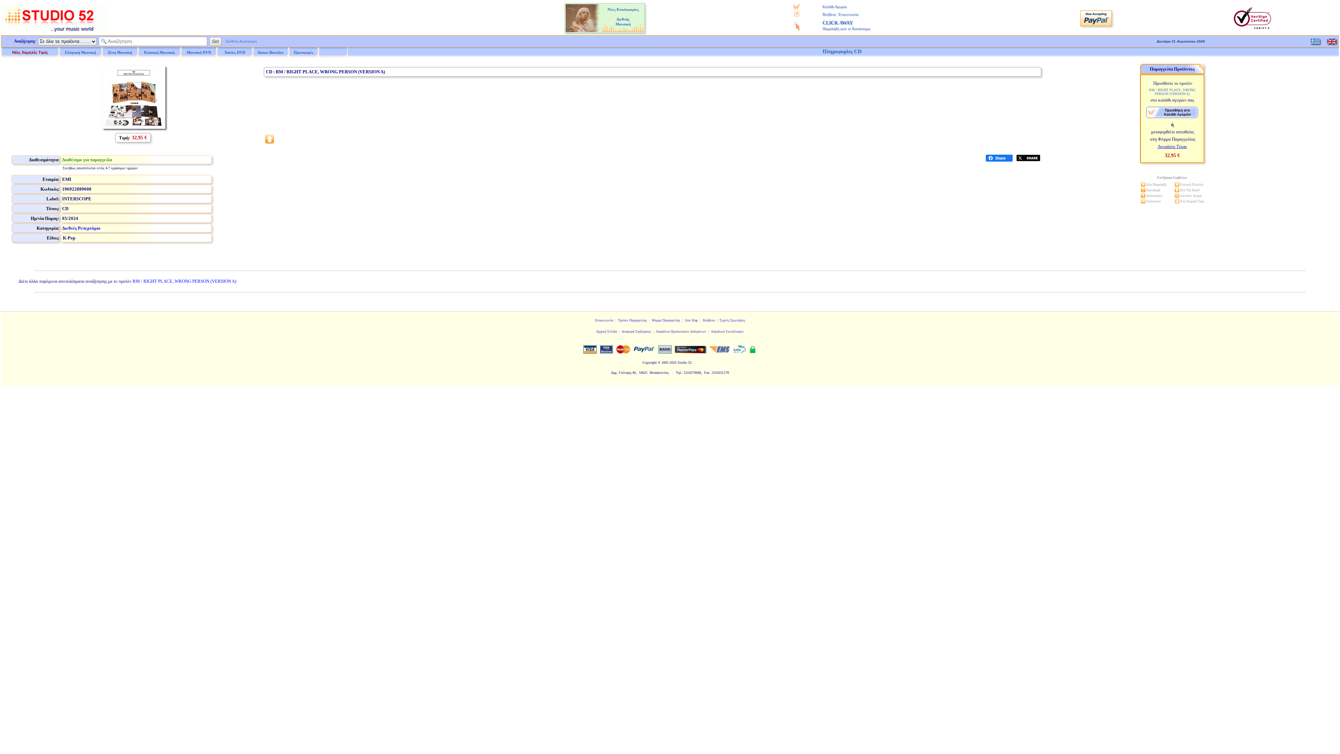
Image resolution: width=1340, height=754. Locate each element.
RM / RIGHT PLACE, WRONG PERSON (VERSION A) (184, 281)
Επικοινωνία (848, 14)
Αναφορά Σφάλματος (636, 331)
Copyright (649, 362)
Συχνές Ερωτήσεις (732, 320)
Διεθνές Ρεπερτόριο (81, 228)
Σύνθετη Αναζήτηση (241, 41)
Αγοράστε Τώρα (1172, 146)
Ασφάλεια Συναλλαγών (727, 331)
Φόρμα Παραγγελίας (666, 320)
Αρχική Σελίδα (606, 331)
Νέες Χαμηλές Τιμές (30, 52)
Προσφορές (303, 52)
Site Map (691, 320)
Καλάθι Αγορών (834, 7)
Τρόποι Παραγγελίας (632, 320)
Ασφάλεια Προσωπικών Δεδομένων (681, 331)
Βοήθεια (829, 14)
